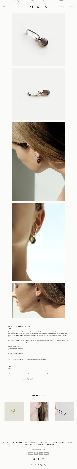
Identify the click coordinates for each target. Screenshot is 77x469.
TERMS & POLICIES (57, 443)
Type (9, 366)
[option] (14, 414)
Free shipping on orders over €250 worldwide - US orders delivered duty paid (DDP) (38, 1)
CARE (70, 443)
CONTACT (50, 445)
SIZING (5, 443)
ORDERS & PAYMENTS (39, 443)
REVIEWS (40, 445)
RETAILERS (29, 445)
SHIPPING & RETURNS (19, 443)
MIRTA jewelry (41, 465)
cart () (71, 7)
